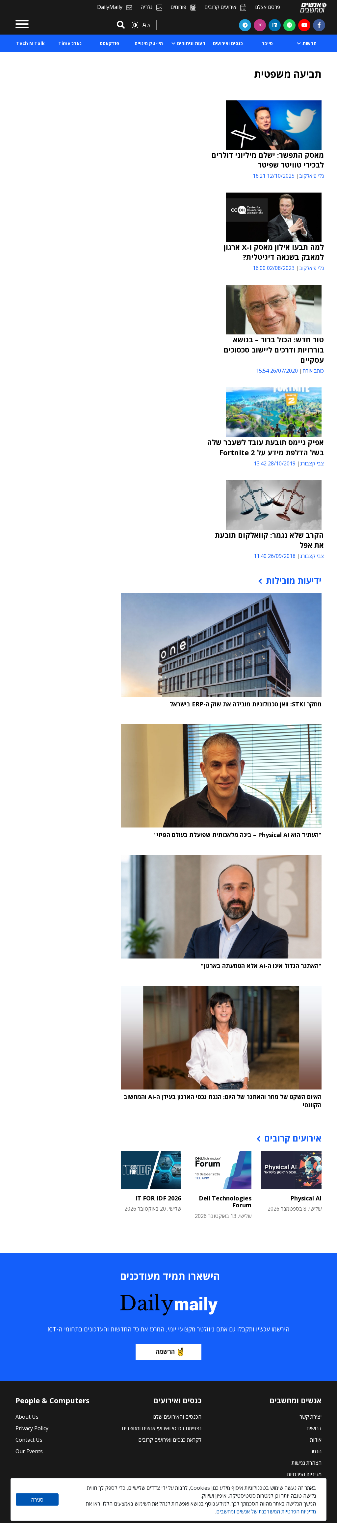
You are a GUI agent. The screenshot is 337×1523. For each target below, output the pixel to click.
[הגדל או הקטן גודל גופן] (146, 25)
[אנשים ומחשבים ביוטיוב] (304, 25)
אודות (316, 1439)
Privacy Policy (31, 1428)
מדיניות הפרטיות (304, 1474)
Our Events (29, 1451)
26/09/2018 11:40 (275, 556)
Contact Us (28, 1439)
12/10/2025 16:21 (274, 175)
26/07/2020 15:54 (277, 370)
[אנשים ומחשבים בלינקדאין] (274, 25)
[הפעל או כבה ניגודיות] (135, 25)
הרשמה (165, 1351)
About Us (27, 1416)
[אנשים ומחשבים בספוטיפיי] (289, 25)
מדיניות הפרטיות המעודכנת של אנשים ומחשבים (266, 1511)
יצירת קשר (310, 1416)
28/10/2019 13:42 (275, 463)
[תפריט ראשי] (22, 25)
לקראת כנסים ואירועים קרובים (169, 1439)
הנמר (316, 1451)
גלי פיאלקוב (311, 175)
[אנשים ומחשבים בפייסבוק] (319, 25)
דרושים (314, 1428)
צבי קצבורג (312, 463)
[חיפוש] (120, 25)
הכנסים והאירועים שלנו (176, 1416)
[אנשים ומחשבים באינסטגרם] (259, 25)
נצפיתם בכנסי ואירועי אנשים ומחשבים (161, 1428)
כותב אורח (313, 370)
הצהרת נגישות (307, 1462)
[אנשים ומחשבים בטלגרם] (245, 25)
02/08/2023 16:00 (274, 268)
